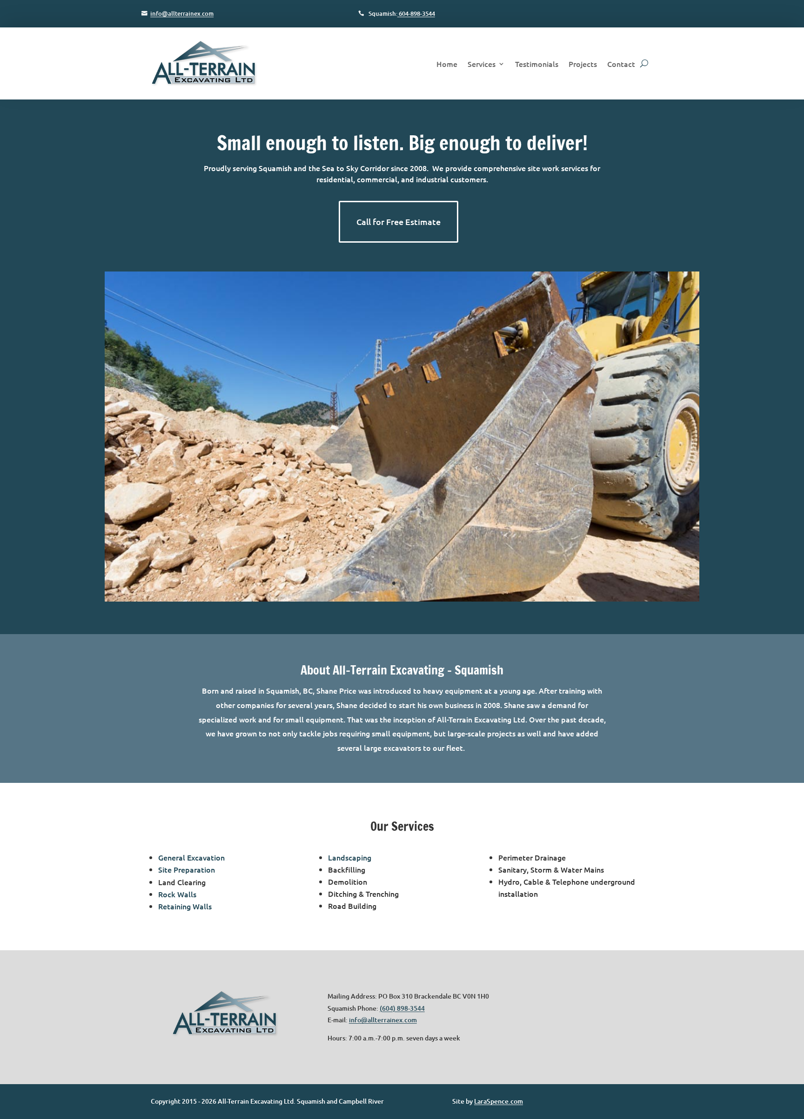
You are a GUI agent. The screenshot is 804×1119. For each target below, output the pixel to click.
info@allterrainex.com (182, 13)
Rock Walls (177, 894)
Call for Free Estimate (398, 221)
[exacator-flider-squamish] (402, 599)
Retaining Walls (185, 906)
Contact (621, 64)
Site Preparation (186, 869)
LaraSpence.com (498, 1101)
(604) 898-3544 (402, 1008)
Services (482, 64)
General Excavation (191, 857)
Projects (583, 64)
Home (446, 64)
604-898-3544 (416, 13)
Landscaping (349, 857)
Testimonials (536, 64)
